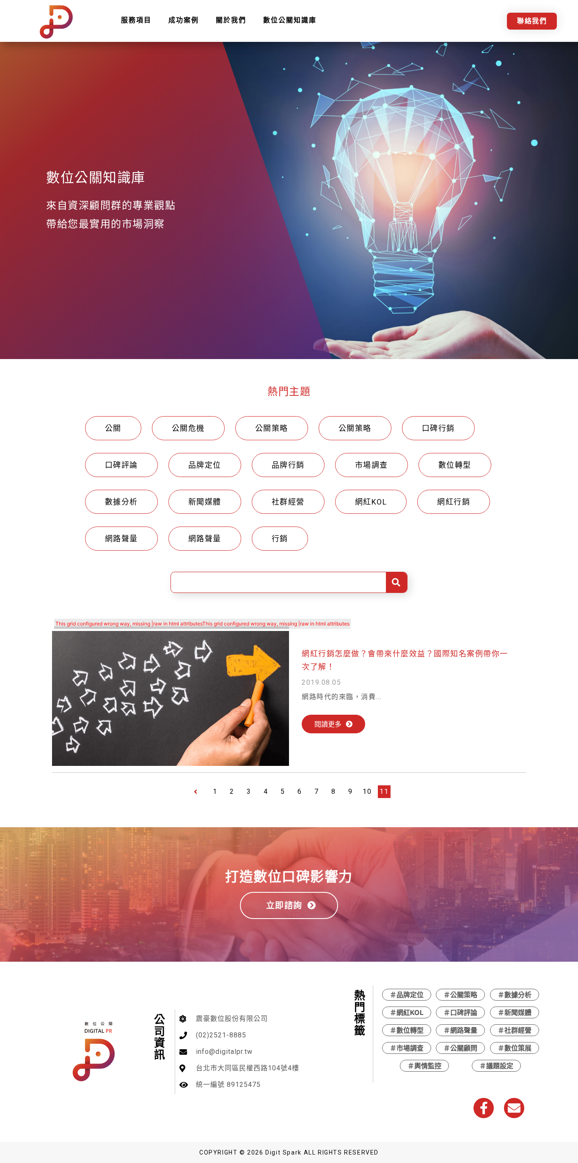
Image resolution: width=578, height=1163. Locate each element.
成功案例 (183, 20)
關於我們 (231, 20)
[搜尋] (396, 582)
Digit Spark (283, 1152)
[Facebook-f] (483, 1108)
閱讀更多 (327, 724)
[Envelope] (514, 1108)
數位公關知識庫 (290, 20)
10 (367, 791)
